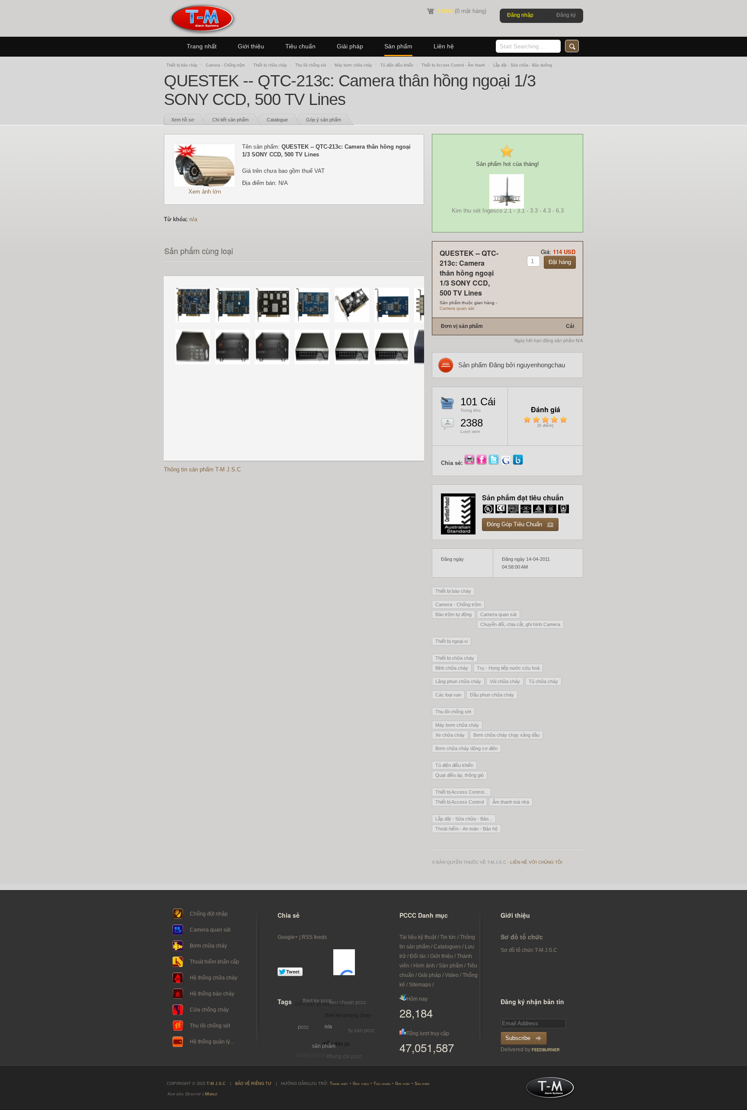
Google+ (288, 937)
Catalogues (447, 947)
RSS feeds (314, 937)
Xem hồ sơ (182, 119)
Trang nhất (202, 46)
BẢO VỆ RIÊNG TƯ (253, 1083)
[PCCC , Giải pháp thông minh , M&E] (202, 35)
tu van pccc (361, 1030)
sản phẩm (323, 1046)
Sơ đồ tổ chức (522, 936)
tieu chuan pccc (347, 1002)
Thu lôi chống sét (310, 65)
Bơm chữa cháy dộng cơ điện (466, 748)
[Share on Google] (507, 463)
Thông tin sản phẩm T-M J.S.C (202, 469)
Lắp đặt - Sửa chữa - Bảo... (463, 818)
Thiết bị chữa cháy (270, 65)
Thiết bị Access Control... (461, 792)
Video (452, 975)
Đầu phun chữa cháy (492, 694)
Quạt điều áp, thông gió (459, 775)
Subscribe (517, 1038)
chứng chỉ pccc (314, 1055)
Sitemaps (420, 985)
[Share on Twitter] (494, 463)
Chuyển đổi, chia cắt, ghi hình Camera (520, 624)
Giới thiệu (251, 46)
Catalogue (277, 119)
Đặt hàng (560, 262)
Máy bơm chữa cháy (353, 65)
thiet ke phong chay (348, 1015)
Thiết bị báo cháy (182, 65)
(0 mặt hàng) (461, 11)
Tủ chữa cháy (543, 681)
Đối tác (418, 956)
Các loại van (448, 694)
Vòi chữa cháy (505, 681)
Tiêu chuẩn (300, 46)
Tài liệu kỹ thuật (417, 937)
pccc (303, 1027)
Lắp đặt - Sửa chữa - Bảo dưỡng (522, 65)
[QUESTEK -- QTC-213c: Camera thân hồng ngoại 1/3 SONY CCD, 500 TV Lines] (204, 186)
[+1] (344, 962)
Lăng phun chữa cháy (458, 681)
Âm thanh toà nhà (510, 802)
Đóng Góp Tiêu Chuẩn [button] (514, 524)
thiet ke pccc (317, 1001)
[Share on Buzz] (518, 463)
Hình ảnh (424, 966)
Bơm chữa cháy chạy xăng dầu (506, 735)
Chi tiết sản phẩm (230, 119)
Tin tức (448, 937)
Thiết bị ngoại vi (451, 641)
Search (572, 46)
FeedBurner (546, 1050)
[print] (470, 463)
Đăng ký (566, 15)
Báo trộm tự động (453, 614)
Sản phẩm (398, 46)
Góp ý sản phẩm (323, 119)
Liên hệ (444, 46)
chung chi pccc (344, 1056)
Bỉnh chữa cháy (451, 668)
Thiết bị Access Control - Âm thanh (453, 65)
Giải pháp (350, 46)
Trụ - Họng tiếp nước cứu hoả (508, 668)
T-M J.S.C (547, 1090)
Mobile (211, 1093)
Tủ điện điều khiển (396, 65)
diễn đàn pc (336, 1044)
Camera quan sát (457, 308)
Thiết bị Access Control (459, 802)
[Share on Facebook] (482, 463)
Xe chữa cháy (450, 735)
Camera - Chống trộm (225, 65)
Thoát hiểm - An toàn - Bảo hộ (466, 828)
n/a (193, 219)
